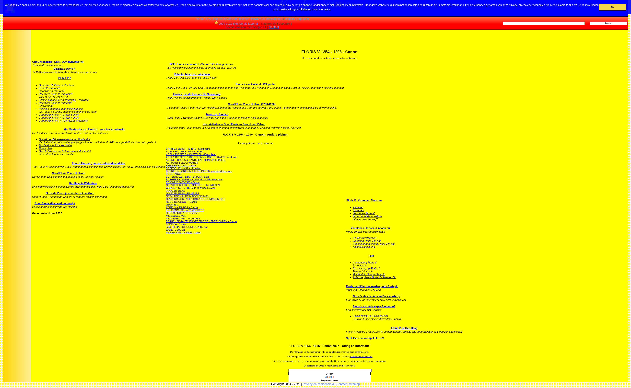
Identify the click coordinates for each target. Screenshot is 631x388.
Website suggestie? (297, 18)
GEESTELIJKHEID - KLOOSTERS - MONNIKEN (193, 185)
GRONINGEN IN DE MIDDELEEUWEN (188, 196)
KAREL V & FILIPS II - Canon (182, 207)
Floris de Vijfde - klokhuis (367, 216)
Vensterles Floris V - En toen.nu (370, 228)
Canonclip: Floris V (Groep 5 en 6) (59, 114)
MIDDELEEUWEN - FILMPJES (183, 218)
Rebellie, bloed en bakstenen (192, 74)
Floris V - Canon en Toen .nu (364, 200)
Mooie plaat (45, 148)
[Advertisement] (17, 82)
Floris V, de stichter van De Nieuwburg (197, 94)
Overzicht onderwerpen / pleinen (227, 18)
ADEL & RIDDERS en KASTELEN (184, 151)
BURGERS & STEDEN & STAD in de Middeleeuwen (194, 179)
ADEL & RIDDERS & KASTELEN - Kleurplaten (191, 154)
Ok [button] (612, 7)
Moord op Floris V (217, 114)
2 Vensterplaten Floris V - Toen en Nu (374, 277)
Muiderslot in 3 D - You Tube (55, 145)
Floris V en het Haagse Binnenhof (374, 306)
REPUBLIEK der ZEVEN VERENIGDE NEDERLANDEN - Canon (201, 221)
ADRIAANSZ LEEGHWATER (182, 162)
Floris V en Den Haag (404, 328)
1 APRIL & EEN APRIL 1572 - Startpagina (188, 148)
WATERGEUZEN (175, 229)
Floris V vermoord (49, 88)
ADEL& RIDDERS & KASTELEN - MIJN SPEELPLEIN (195, 160)
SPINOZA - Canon (176, 224)
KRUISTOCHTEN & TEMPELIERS (185, 210)
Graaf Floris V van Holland (68, 173)
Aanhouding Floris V (365, 262)
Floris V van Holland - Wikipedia (255, 84)
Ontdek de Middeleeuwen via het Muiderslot (64, 139)
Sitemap (354, 384)
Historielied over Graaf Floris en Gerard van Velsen (234, 124)
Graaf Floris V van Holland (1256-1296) (251, 104)
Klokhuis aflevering (364, 246)
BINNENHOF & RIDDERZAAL (371, 316)
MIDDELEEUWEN (64, 68)
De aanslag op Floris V (366, 268)
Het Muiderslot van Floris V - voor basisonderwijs (94, 129)
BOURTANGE (174, 173)
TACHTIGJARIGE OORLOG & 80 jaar (187, 227)
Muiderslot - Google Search (369, 274)
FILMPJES (64, 78)
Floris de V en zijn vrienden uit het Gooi (70, 193)
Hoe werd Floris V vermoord (55, 103)
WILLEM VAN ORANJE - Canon (183, 232)
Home (200, 18)
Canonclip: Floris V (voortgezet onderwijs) (63, 120)
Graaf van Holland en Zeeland (56, 85)
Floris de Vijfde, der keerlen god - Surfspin (372, 286)
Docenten (358, 210)
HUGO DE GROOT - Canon (181, 201)
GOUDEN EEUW (175, 190)
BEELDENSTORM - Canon (181, 165)
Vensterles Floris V (364, 213)
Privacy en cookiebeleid (266, 18)
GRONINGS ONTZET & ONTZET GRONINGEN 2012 (195, 199)
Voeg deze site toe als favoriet (238, 23)
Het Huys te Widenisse (83, 183)
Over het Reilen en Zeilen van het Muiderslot (65, 151)
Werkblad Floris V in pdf (367, 241)
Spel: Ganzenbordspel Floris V (365, 338)
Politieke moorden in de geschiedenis (61, 108)
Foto (371, 255)
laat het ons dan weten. (361, 356)
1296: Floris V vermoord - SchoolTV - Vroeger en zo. (201, 64)
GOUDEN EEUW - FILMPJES (182, 193)
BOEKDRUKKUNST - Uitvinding (183, 168)
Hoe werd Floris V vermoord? (56, 94)
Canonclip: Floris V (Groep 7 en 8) (59, 117)
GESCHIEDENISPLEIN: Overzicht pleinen (57, 61)
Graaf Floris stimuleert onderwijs (55, 203)
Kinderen (358, 207)
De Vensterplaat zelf (364, 238)
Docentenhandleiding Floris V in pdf (374, 243)
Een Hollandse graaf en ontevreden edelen (98, 163)
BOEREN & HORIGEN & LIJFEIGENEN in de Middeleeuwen (199, 171)
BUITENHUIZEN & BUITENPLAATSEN (187, 176)
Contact (274, 27)
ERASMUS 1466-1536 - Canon (182, 182)
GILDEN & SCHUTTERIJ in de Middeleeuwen (190, 187)
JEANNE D (172, 204)
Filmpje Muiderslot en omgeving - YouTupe (64, 100)
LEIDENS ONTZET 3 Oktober (182, 213)
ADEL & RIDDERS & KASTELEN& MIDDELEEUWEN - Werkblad (201, 157)
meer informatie (354, 5)
